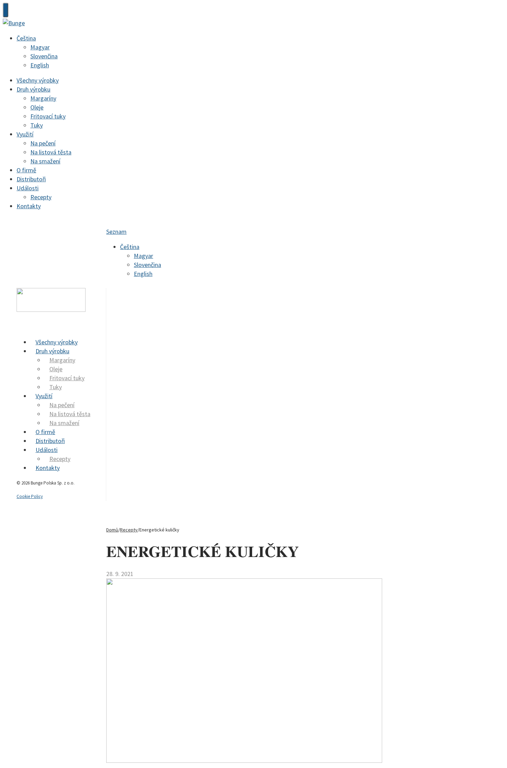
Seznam (116, 232)
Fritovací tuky (48, 116)
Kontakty (29, 206)
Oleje (36, 107)
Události (28, 188)
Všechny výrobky (38, 80)
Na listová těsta (50, 152)
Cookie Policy (30, 496)
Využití (25, 134)
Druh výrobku (33, 89)
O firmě (26, 170)
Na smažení (45, 161)
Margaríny (43, 98)
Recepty (40, 197)
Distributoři (31, 179)
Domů (112, 530)
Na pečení (43, 143)
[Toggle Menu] (5, 10)
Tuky (36, 125)
